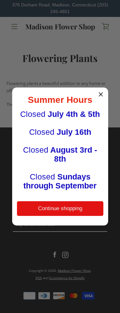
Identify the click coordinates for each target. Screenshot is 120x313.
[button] (100, 94)
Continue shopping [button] (60, 208)
